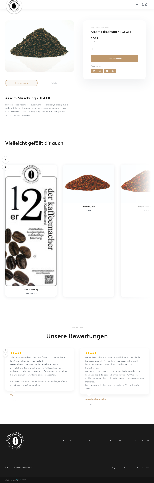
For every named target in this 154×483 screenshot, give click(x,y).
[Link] (143, 4)
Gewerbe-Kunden (109, 441)
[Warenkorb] (146, 4)
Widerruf (139, 468)
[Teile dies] (94, 71)
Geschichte (134, 441)
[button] (137, 4)
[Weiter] (5, 167)
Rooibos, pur (89, 206)
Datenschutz (128, 468)
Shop (92, 28)
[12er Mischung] (31, 225)
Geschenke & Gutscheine (88, 441)
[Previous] (5, 159)
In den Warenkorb (114, 58)
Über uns (123, 441)
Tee (97, 28)
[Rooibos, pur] (88, 184)
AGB (147, 468)
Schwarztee (105, 28)
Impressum (116, 468)
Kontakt (145, 441)
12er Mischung (31, 289)
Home (64, 441)
